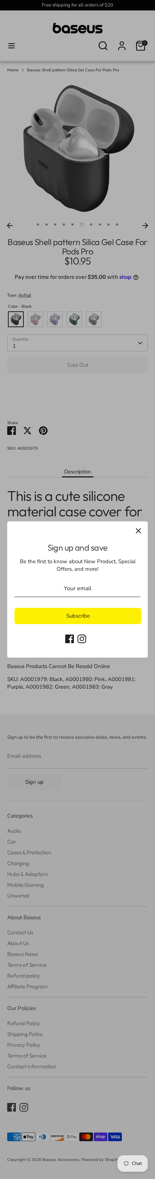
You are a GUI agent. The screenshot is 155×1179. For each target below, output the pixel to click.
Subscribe (78, 615)
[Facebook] (69, 639)
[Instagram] (82, 639)
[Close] (138, 531)
